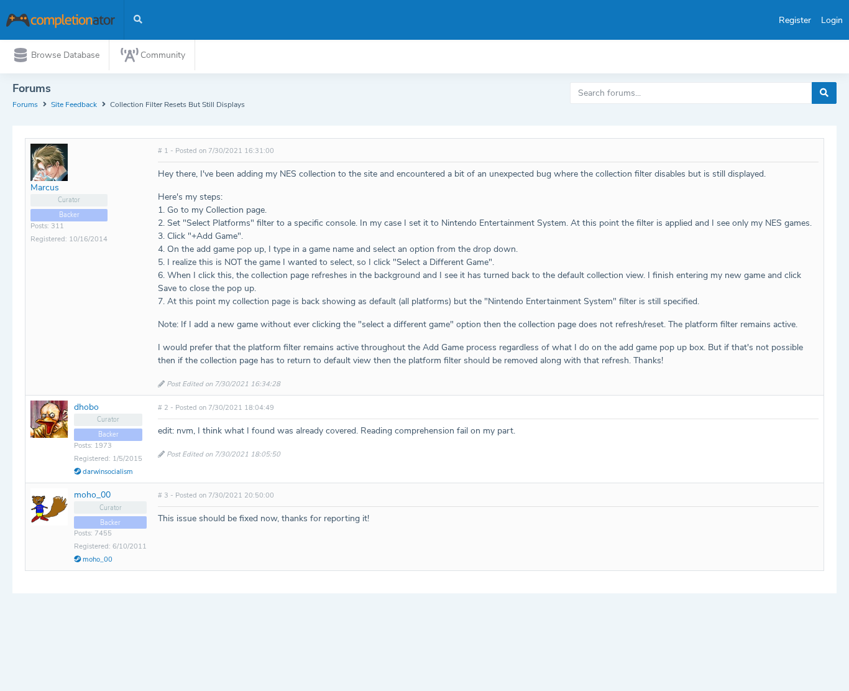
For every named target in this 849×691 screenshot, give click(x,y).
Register (795, 20)
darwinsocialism (107, 471)
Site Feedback (74, 104)
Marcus (44, 187)
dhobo (86, 407)
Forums (25, 104)
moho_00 (92, 495)
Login (832, 20)
